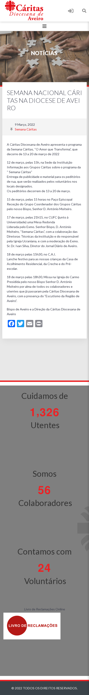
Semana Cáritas (26, 129)
